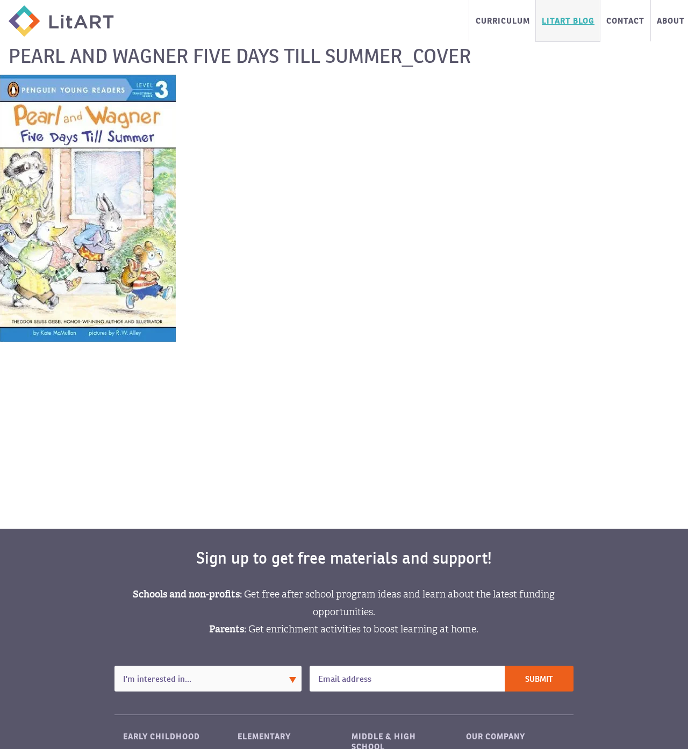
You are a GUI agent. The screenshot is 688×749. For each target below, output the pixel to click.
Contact (625, 21)
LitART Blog (568, 21)
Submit (539, 679)
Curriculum (503, 21)
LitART (61, 21)
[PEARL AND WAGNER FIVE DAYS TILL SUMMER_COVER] (88, 207)
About (671, 21)
